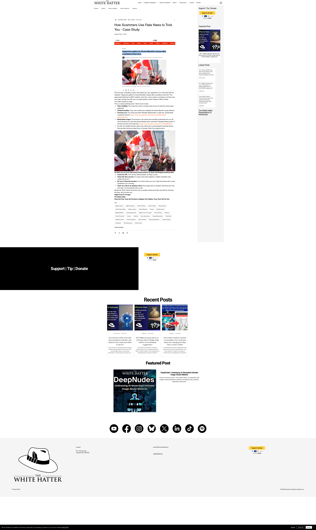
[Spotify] (202, 428)
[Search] (221, 3)
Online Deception (131, 219)
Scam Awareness (145, 216)
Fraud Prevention (119, 216)
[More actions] (174, 20)
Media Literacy (132, 209)
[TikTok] (189, 428)
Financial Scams (166, 219)
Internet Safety (152, 206)
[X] (164, 428)
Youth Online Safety (120, 209)
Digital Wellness (119, 212)
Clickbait (136, 216)
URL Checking (142, 219)
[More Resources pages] (186, 2)
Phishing (167, 212)
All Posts (96, 8)
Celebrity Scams (119, 219)
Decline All (300, 527)
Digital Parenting (130, 206)
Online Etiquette (143, 209)
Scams (129, 216)
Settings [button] (293, 527)
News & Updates (112, 8)
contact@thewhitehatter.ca (160, 447)
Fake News (168, 216)
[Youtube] (114, 428)
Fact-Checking (158, 212)
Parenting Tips (162, 206)
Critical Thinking (141, 206)
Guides (103, 8)
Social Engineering (131, 212)
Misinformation (160, 209)
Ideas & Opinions (124, 8)
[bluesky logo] (151, 428)
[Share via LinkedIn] (123, 233)
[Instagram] (139, 428)
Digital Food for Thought (145, 212)
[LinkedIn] (177, 428)
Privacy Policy (16, 489)
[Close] (314, 527)
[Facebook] (126, 428)
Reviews (135, 8)
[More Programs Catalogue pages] (156, 2)
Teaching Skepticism (154, 219)
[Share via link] (127, 233)
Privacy (152, 209)
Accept (309, 527)
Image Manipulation (157, 216)
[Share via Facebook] (115, 233)
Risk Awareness (128, 223)
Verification (118, 223)
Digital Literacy (119, 206)
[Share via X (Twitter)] (119, 233)
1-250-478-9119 (157, 454)
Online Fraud (138, 223)
